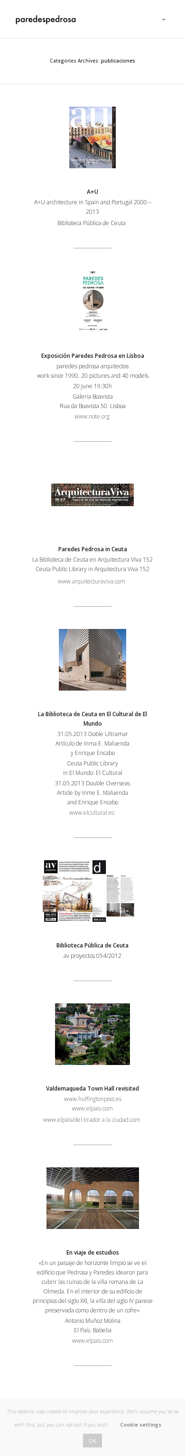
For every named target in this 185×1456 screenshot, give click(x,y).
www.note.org (92, 416)
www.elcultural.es (92, 813)
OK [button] (92, 1440)
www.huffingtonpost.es (92, 1099)
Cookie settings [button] (140, 1424)
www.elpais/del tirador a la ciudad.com (91, 1120)
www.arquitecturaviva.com (91, 581)
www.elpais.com (92, 1108)
